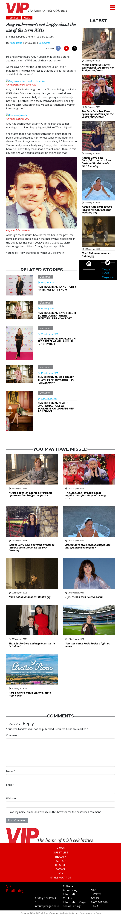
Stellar (95, 898)
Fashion (60, 860)
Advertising (70, 890)
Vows (60, 869)
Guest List (60, 852)
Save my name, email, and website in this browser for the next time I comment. (55, 812)
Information (70, 894)
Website (11, 798)
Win (60, 873)
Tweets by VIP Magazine (108, 273)
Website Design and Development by (80, 913)
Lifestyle (60, 865)
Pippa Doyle (15, 42)
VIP (93, 890)
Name (10, 771)
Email (10, 784)
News (60, 848)
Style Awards (60, 877)
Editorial (68, 886)
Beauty (60, 856)
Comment (13, 735)
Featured (45, 276)
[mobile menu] (112, 8)
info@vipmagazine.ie (47, 906)
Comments (44, 42)
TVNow (96, 894)
